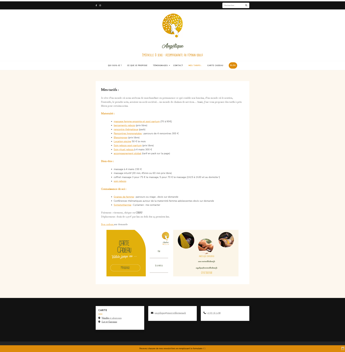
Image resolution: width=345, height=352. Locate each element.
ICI (204, 348)
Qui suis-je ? (115, 65)
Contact (178, 65)
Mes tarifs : (195, 65)
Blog (233, 65)
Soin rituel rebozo (124, 149)
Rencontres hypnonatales (128, 133)
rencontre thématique (126, 129)
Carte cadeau (215, 65)
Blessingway (120, 137)
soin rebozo (120, 181)
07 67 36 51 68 (213, 312)
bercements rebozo (124, 125)
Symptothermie (122, 205)
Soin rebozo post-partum (128, 145)
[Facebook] (96, 5)
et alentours (112, 318)
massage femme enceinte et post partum (137, 121)
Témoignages (160, 65)
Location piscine (122, 141)
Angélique (172, 45)
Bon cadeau (107, 224)
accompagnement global (127, 153)
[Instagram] (100, 5)
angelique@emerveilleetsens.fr (170, 312)
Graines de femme (124, 196)
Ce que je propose (137, 65)
